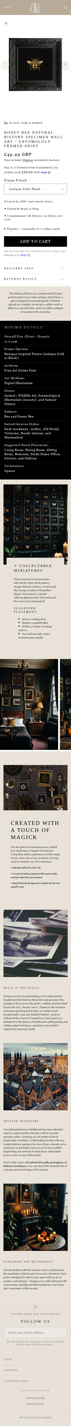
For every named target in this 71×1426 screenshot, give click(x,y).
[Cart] (65, 7)
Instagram (35, 1398)
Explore (35, 1370)
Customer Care (35, 1381)
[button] (35, 268)
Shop (35, 1359)
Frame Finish (15, 180)
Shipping (28, 160)
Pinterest (35, 1404)
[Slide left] (5, 64)
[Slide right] (65, 64)
